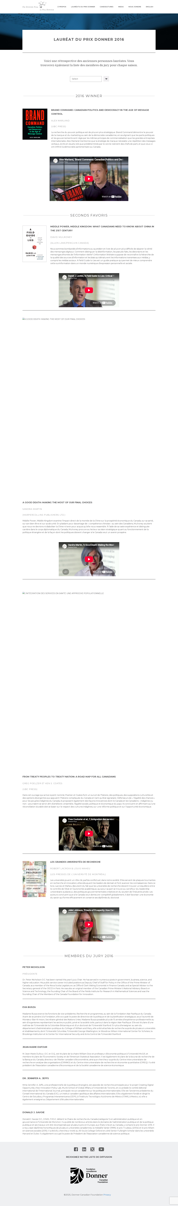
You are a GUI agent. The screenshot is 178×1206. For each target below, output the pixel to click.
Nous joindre (134, 7)
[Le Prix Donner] (38, 5)
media (121, 7)
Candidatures (106, 7)
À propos (62, 7)
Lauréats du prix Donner (83, 7)
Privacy (107, 1195)
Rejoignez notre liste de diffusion (89, 1157)
